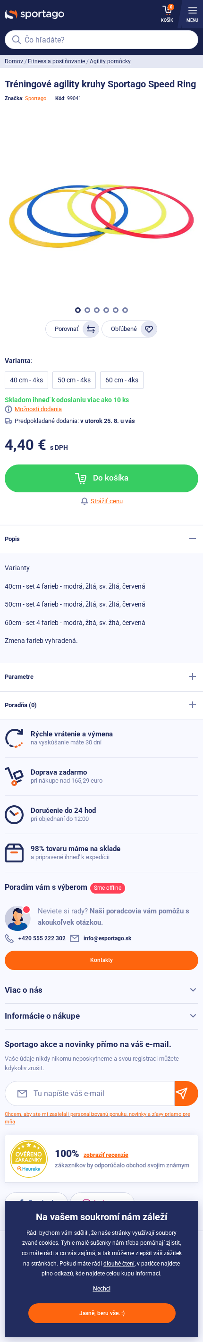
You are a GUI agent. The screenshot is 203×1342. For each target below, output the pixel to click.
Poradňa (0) (21, 705)
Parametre (19, 676)
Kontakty (101, 960)
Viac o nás (23, 990)
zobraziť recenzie (106, 1155)
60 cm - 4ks (121, 380)
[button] (78, 310)
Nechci (101, 1288)
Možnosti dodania (38, 409)
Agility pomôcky (110, 61)
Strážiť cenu (107, 501)
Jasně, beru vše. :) (102, 1313)
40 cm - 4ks (26, 380)
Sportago (35, 98)
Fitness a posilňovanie (56, 61)
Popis (12, 538)
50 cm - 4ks (74, 380)
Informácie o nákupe (42, 1016)
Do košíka (109, 477)
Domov (14, 61)
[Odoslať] (186, 1093)
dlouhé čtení (119, 1263)
